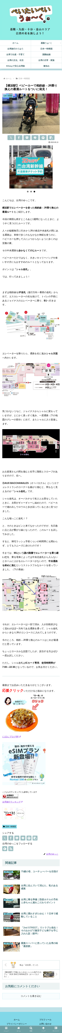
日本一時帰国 (10, 827)
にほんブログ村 (10, 736)
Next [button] (49, 166)
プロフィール (45, 1019)
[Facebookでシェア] (19, 137)
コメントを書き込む (31, 996)
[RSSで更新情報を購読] (10, 848)
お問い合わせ (45, 1024)
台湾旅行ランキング (11, 802)
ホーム (17, 1019)
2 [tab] (31, 191)
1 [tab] (28, 191)
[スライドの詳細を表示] (31, 166)
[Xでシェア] (10, 137)
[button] (51, 137)
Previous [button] (13, 166)
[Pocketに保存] (27, 137)
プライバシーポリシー (17, 1024)
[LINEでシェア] (35, 137)
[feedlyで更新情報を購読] (4, 848)
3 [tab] (34, 191)
